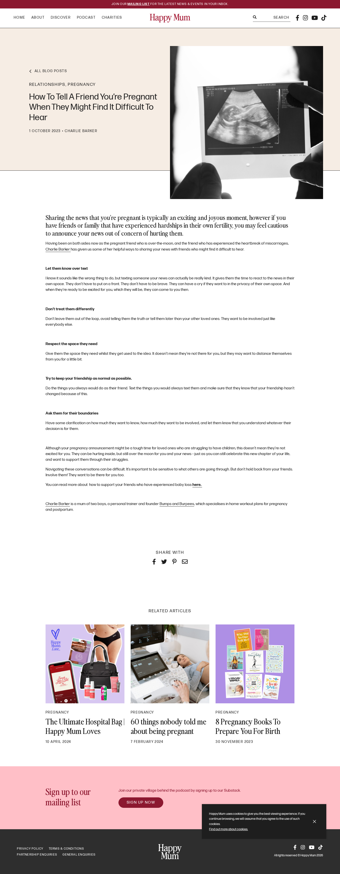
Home (19, 17)
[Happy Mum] (170, 18)
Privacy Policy (30, 849)
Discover (61, 17)
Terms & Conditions (66, 849)
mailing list (138, 4)
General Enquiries (79, 855)
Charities (112, 17)
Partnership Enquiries (37, 855)
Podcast (86, 17)
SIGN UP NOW (141, 802)
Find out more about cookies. (228, 829)
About (38, 17)
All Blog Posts (51, 71)
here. (197, 484)
